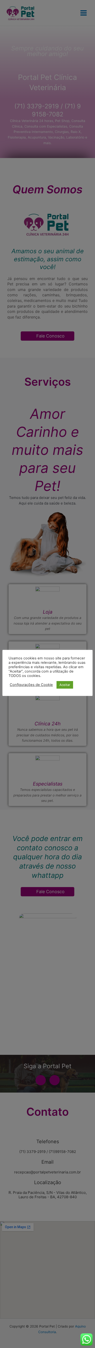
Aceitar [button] (64, 685)
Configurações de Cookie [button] (31, 685)
